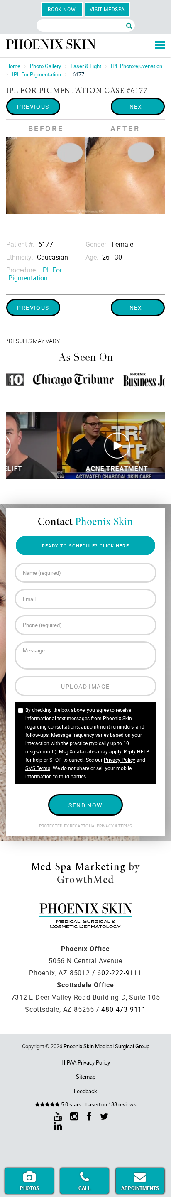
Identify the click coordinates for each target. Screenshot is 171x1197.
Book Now (62, 9)
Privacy (106, 826)
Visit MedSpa (107, 9)
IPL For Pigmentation (36, 74)
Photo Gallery (45, 66)
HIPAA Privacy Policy (85, 1062)
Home (13, 66)
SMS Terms (37, 768)
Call (84, 1188)
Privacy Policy (119, 759)
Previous (33, 106)
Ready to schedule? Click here (85, 545)
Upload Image (85, 686)
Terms (124, 826)
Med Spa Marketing (78, 867)
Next (138, 106)
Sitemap (85, 1076)
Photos (29, 1188)
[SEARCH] (129, 25)
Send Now (85, 805)
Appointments (140, 1188)
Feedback (85, 1091)
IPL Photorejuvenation (136, 66)
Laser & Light (86, 66)
